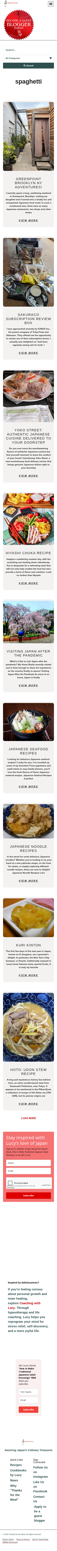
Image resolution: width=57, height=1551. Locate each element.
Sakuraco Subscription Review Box (28, 319)
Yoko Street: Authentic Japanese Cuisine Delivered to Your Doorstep (28, 436)
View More (28, 220)
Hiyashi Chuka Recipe (28, 553)
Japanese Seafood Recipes (28, 751)
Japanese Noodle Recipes (28, 848)
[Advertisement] (28, 1243)
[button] (50, 4)
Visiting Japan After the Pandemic (28, 653)
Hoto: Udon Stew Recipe (28, 1072)
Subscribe (28, 1195)
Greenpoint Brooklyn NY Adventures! (28, 183)
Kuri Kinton (28, 945)
